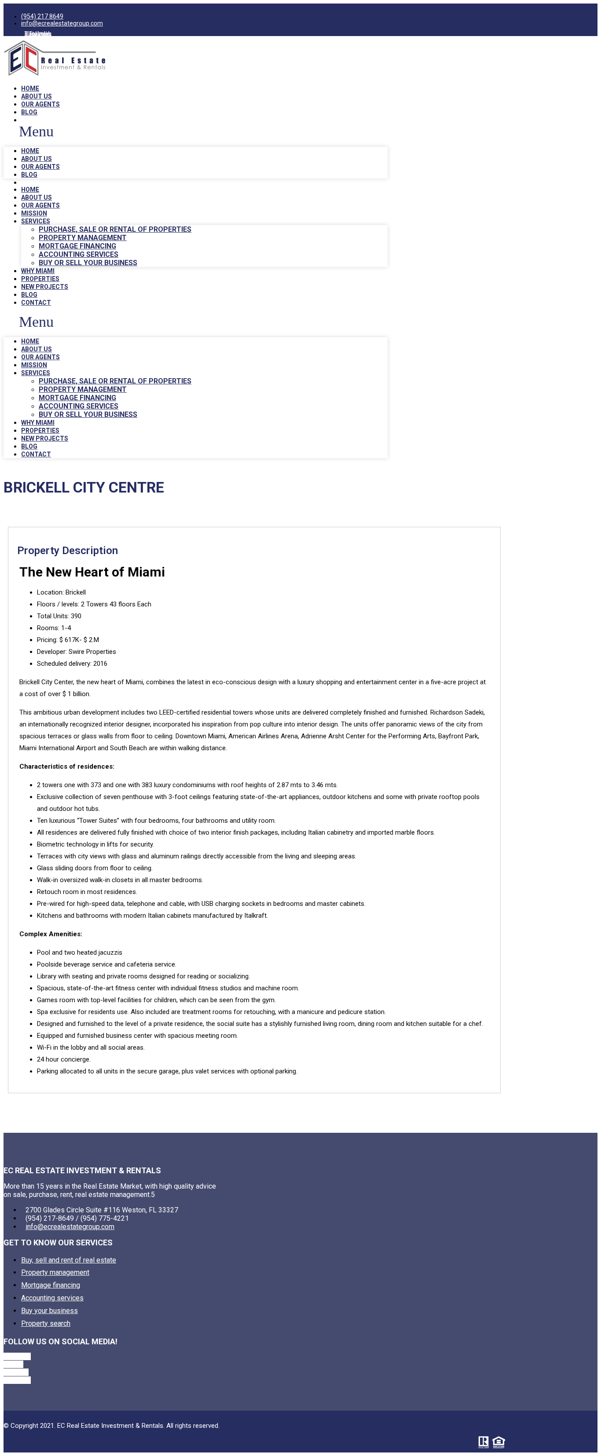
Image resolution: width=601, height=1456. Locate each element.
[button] (196, 131)
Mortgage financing (77, 246)
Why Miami (38, 270)
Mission (34, 213)
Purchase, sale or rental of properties (115, 229)
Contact (36, 302)
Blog (29, 112)
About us (36, 96)
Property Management (83, 238)
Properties (40, 278)
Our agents (40, 104)
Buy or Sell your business (88, 263)
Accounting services (78, 254)
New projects (44, 286)
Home (30, 88)
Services (35, 221)
